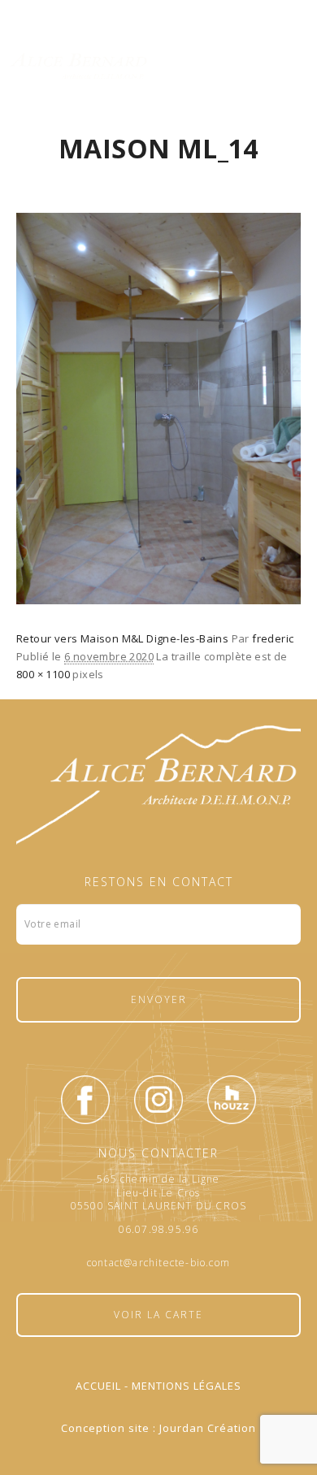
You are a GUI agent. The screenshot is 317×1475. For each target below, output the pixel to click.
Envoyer (159, 999)
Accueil (98, 1385)
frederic (272, 638)
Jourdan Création (207, 1428)
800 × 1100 (43, 674)
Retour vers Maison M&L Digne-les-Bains (122, 638)
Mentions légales (186, 1385)
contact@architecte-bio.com (158, 1263)
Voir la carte (158, 1314)
